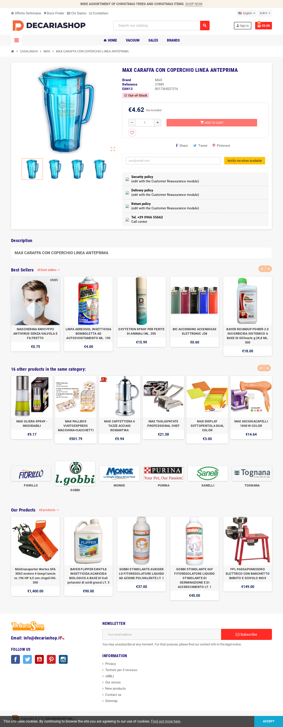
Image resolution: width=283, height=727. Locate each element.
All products (49, 510)
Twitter (27, 659)
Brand (126, 80)
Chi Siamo (78, 13)
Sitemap (111, 701)
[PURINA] (164, 473)
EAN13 (127, 89)
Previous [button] (261, 268)
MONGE (119, 485)
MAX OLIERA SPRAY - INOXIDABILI (32, 423)
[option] (35, 316)
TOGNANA (252, 485)
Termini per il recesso (121, 670)
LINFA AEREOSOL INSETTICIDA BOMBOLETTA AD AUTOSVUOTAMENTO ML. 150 (88, 333)
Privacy (110, 664)
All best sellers (48, 270)
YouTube (39, 659)
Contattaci (100, 13)
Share (184, 146)
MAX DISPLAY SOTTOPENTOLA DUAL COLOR (207, 426)
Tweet (202, 146)
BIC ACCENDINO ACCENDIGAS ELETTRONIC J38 (195, 331)
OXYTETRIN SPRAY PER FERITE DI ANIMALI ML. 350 (141, 331)
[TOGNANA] (252, 473)
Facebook (15, 659)
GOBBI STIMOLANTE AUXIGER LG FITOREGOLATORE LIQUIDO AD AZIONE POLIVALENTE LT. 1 (141, 573)
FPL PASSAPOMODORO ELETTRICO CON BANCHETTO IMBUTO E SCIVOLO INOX (248, 573)
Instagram (63, 659)
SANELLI (207, 485)
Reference (129, 84)
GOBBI (75, 490)
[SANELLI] (208, 473)
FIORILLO (31, 485)
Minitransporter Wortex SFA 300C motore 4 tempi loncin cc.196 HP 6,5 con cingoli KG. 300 (35, 575)
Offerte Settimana (26, 13)
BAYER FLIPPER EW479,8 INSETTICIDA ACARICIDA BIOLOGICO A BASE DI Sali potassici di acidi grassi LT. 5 (88, 575)
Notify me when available (245, 160)
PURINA (163, 485)
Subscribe (248, 634)
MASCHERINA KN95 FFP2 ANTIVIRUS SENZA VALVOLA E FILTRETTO (35, 333)
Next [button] (268, 268)
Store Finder (54, 13)
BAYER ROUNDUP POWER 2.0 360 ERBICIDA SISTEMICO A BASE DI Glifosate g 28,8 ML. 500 (247, 335)
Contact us (113, 695)
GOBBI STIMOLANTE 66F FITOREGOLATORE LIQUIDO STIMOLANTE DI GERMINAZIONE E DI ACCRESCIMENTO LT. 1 (194, 578)
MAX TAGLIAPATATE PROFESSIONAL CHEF (163, 423)
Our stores (113, 682)
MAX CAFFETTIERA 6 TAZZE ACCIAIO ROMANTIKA (119, 426)
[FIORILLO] (31, 473)
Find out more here (165, 721)
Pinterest (223, 146)
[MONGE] (119, 473)
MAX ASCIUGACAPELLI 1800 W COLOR (251, 423)
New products (115, 689)
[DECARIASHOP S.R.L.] (50, 25)
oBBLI (109, 676)
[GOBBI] (75, 473)
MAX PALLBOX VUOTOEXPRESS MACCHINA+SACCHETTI (76, 426)
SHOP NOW (193, 4)
